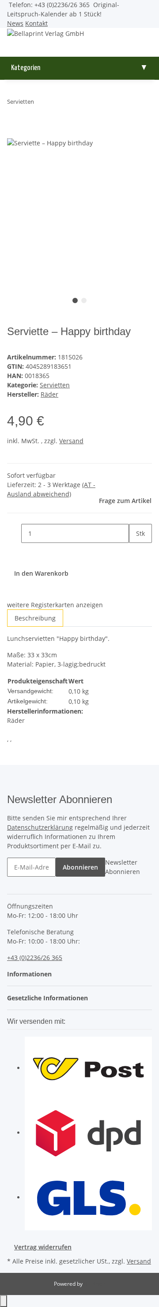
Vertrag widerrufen (43, 1247)
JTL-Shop (94, 1283)
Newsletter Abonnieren (122, 867)
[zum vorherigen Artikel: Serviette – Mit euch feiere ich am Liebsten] (41, 103)
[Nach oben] (3, 1301)
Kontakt (36, 23)
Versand (71, 441)
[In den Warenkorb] (14, 132)
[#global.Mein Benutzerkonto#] (79, 42)
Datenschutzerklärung (40, 827)
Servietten (55, 385)
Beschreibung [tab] (35, 618)
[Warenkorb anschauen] (79, 52)
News (15, 23)
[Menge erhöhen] (136, 552)
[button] (32, 974)
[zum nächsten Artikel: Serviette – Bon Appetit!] (57, 103)
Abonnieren (80, 867)
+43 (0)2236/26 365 (34, 957)
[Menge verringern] (14, 533)
